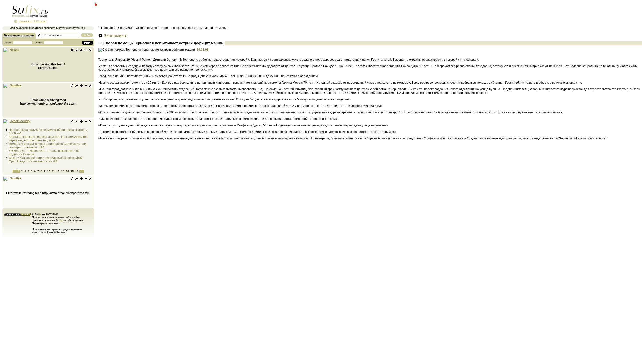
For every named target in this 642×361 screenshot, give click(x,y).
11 (53, 171)
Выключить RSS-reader (32, 21)
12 (57, 171)
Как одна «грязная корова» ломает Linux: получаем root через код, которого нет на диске (48, 138)
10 (48, 171)
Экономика (124, 28)
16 (76, 171)
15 (72, 171)
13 (62, 171)
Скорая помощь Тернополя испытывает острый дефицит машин (163, 43)
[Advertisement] (189, 14)
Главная (107, 28)
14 (67, 171)
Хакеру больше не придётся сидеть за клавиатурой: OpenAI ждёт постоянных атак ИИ (46, 159)
